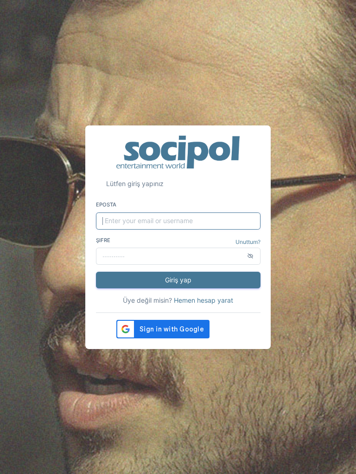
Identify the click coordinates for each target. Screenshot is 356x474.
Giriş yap (178, 280)
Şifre (103, 240)
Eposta (106, 204)
